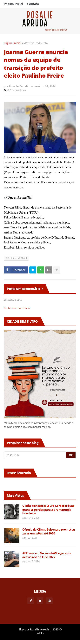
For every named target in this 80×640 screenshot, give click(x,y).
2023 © (57, 629)
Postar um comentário (17, 308)
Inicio (40, 633)
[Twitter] (32, 269)
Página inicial (12, 43)
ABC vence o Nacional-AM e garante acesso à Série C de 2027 (46, 555)
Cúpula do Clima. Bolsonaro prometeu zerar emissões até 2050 (48, 531)
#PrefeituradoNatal (36, 43)
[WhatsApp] (40, 269)
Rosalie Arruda (39, 629)
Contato (33, 4)
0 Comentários (16, 90)
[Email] (48, 269)
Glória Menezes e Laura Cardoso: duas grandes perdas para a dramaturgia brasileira (48, 509)
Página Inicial (13, 4)
